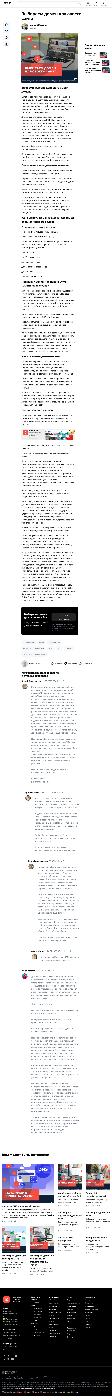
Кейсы (51, 1327)
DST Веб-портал (36, 1317)
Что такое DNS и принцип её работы (21, 1206)
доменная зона (54, 642)
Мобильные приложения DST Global (16, 1299)
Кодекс (87, 1321)
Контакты (88, 1327)
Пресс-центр (89, 1303)
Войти (96, 5)
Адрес (5, 1308)
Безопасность (53, 1324)
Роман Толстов (28, 971)
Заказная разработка (73, 1303)
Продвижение (71, 1318)
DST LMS (33, 1326)
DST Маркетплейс (36, 1308)
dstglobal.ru (58, 585)
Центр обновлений (54, 1333)
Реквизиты (88, 1324)
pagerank (69, 648)
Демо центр (52, 1336)
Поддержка (71, 1328)
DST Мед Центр (35, 1314)
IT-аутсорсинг (71, 1300)
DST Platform (53, 1300)
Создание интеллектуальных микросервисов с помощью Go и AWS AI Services (93, 63)
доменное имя (28, 642)
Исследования (89, 1306)
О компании (88, 1300)
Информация (90, 1297)
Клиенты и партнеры (91, 1309)
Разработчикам (72, 1340)
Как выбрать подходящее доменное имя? (70, 1215)
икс (59, 648)
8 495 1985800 (9, 1330)
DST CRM (34, 1329)
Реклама (69, 1321)
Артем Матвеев (32, 792)
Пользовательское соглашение (24, 1388)
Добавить (88, 5)
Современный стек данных (90, 54)
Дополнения (52, 1330)
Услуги (69, 1297)
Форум (69, 1334)
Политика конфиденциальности (45, 1388)
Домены (5, 1221)
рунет (51, 648)
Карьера (87, 1318)
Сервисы (104, 5)
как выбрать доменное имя (33, 648)
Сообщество (71, 1331)
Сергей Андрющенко (31, 681)
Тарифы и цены (53, 1303)
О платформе (54, 1297)
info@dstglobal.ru (10, 1344)
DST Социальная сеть (38, 1333)
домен (41, 642)
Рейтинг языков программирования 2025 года (93, 70)
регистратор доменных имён (34, 654)
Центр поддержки (72, 1337)
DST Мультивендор (37, 1311)
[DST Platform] (48, 434)
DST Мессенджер (36, 1336)
